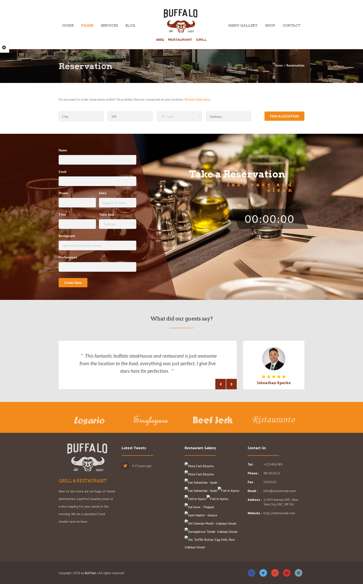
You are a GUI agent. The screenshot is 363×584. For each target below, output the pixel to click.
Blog (130, 25)
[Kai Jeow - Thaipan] (199, 507)
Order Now (73, 283)
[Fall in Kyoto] (229, 490)
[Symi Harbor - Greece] (201, 515)
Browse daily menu (197, 99)
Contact (292, 25)
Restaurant (67, 236)
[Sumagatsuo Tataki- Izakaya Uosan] (211, 531)
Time (62, 214)
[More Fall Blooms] (199, 466)
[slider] (273, 376)
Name (63, 150)
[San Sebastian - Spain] (201, 482)
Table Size (106, 214)
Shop (270, 25)
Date (102, 193)
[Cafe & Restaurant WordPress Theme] (181, 25)
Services (109, 25)
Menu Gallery (243, 25)
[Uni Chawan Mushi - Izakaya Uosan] (211, 523)
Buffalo (90, 573)
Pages (87, 25)
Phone (63, 193)
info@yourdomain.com (279, 491)
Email (62, 171)
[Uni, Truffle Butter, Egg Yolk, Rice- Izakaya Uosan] (213, 543)
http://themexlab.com (279, 513)
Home (68, 25)
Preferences (68, 257)
